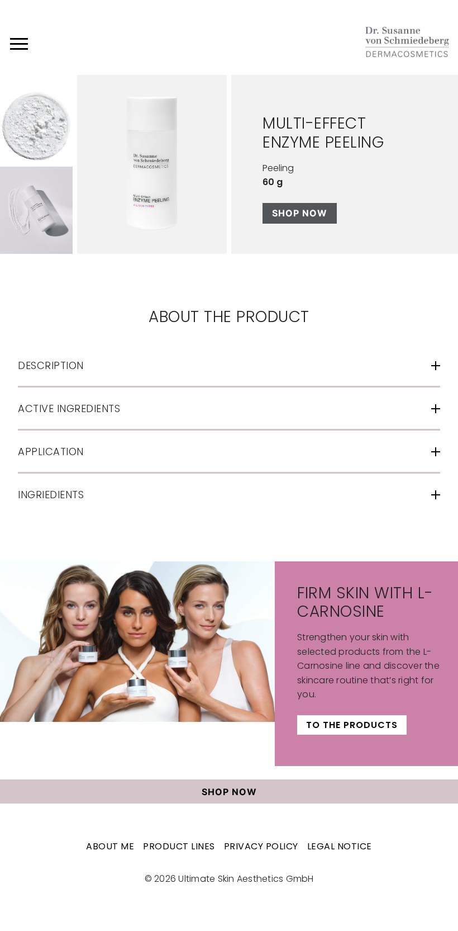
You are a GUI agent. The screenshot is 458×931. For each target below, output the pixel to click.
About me (110, 846)
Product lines (179, 846)
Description (51, 365)
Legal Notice (339, 846)
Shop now (299, 213)
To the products (352, 725)
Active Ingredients (69, 408)
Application (51, 452)
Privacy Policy (261, 846)
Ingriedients (51, 495)
